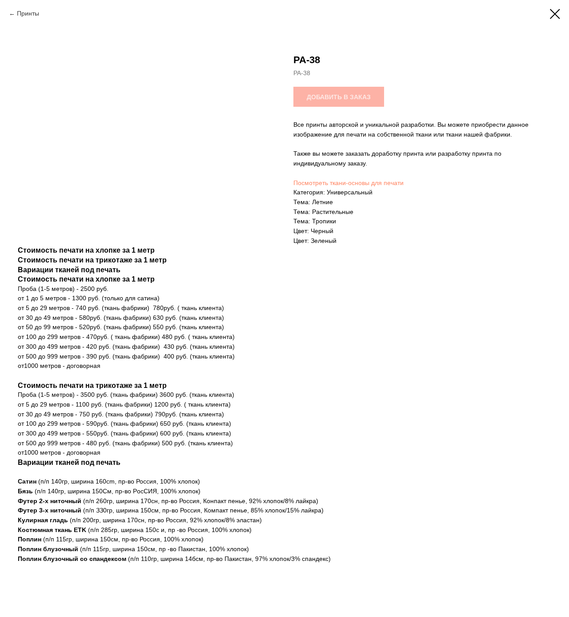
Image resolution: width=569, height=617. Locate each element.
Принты (28, 13)
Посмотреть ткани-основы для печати (348, 182)
